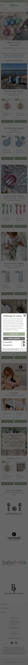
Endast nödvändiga (14, 338)
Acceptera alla (14, 334)
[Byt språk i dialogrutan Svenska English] (24, 315)
